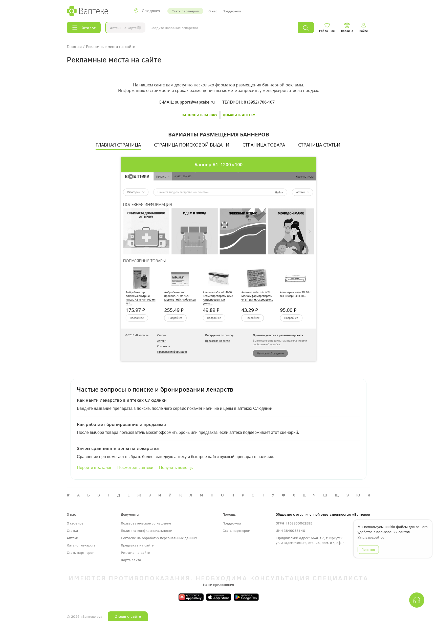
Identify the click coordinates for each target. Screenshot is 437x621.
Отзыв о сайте (128, 616)
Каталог (88, 27)
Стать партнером (185, 11)
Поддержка (232, 11)
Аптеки (72, 537)
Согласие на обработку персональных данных (159, 537)
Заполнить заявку (199, 115)
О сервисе (75, 523)
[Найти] (306, 27)
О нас (212, 11)
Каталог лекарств (81, 545)
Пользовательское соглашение (146, 523)
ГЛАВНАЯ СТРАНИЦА (118, 145)
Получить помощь (176, 467)
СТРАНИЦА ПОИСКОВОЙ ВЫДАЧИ (191, 145)
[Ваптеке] (87, 11)
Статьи (72, 530)
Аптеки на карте (123, 27)
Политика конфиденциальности (146, 530)
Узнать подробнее (371, 537)
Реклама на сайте (135, 552)
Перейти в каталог (94, 467)
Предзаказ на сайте (137, 545)
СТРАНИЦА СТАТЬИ (319, 145)
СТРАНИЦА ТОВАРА (264, 145)
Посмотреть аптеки (135, 467)
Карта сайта (131, 559)
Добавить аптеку (239, 115)
